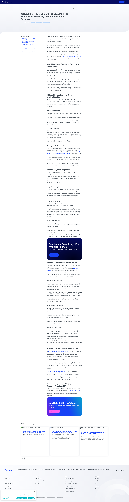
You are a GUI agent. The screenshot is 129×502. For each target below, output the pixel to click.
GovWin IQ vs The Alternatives (70, 491)
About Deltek (97, 478)
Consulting (33, 22)
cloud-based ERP (63, 391)
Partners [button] (33, 2)
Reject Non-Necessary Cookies (22, 498)
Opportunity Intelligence (9, 483)
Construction (37, 481)
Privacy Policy (19, 495)
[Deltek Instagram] (123, 470)
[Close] (34, 491)
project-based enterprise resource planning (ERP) (58, 351)
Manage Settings (5, 498)
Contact (121, 2)
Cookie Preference (60, 497)
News (96, 483)
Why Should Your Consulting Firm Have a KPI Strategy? (28, 39)
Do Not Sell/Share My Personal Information (38, 497)
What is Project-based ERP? (69, 480)
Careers (96, 481)
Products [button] (20, 2)
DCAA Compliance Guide (69, 486)
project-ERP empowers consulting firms (56, 371)
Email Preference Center (51, 497)
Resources (23, 10)
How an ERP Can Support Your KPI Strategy (28, 49)
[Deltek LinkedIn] (116, 470)
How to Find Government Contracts (71, 483)
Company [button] (47, 2)
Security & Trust (97, 480)
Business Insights (39, 22)
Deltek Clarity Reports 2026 (69, 478)
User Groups (97, 486)
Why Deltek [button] (12, 2)
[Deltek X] (119, 470)
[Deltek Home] (5, 2)
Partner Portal (97, 488)
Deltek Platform (7, 478)
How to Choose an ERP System (70, 481)
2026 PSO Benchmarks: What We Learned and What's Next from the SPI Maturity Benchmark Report (64, 432)
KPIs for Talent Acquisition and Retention (27, 46)
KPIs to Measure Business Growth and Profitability (28, 42)
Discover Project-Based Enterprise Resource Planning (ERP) (28, 52)
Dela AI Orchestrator (8, 480)
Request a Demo (54, 411)
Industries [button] (26, 2)
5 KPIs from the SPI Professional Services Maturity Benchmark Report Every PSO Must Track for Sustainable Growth (92, 434)
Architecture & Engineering (39, 480)
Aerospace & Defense (38, 478)
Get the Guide (53, 255)
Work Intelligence (8, 488)
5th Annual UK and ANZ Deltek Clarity (59, 44)
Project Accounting (46, 22)
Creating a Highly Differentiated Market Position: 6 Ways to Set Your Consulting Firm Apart (34, 432)
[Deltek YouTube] (121, 470)
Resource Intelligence (8, 486)
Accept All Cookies (31, 498)
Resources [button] (40, 2)
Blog (27, 10)
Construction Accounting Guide (70, 488)
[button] (25, 458)
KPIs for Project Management (27, 44)
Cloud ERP (6, 481)
